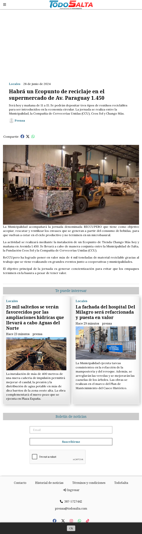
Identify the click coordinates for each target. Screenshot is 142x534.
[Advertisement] (71, 44)
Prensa (20, 120)
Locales (14, 84)
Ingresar (73, 490)
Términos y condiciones (88, 483)
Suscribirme (71, 442)
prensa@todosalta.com (71, 508)
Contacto (20, 483)
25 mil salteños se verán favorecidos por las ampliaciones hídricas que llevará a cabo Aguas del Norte (35, 317)
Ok (71, 528)
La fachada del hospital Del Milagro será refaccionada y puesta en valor (105, 312)
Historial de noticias (49, 483)
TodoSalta (121, 483)
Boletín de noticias (71, 416)
